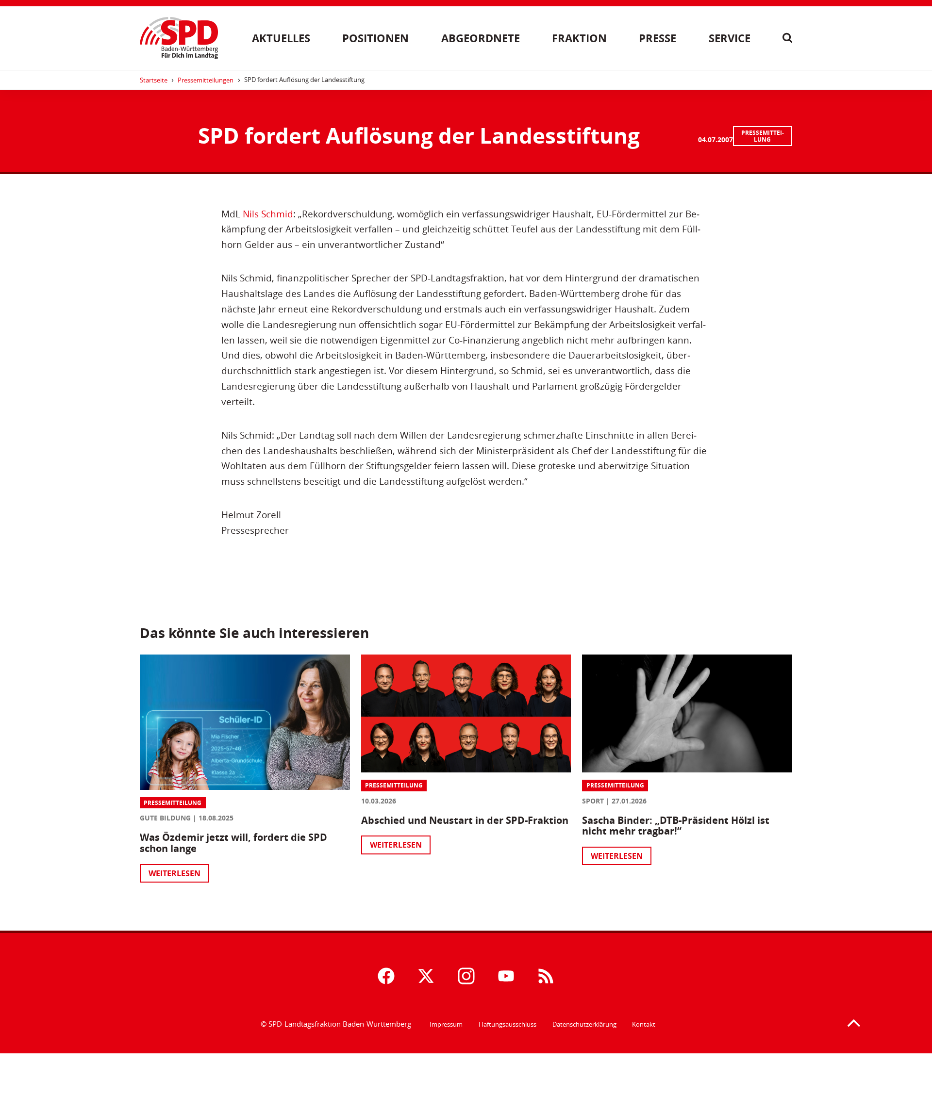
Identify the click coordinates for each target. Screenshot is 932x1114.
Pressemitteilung (762, 136)
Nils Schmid (268, 214)
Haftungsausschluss (507, 1024)
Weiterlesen (174, 873)
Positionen (375, 38)
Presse (657, 38)
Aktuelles (281, 38)
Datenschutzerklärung (584, 1024)
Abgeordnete (480, 38)
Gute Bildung (165, 817)
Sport (593, 800)
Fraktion (579, 38)
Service (729, 38)
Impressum (446, 1024)
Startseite (153, 80)
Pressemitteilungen (205, 80)
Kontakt (643, 1024)
